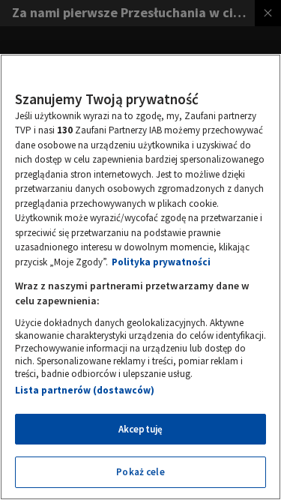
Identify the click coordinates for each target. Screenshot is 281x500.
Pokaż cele (140, 472)
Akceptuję (140, 429)
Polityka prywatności (161, 262)
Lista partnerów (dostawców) (84, 390)
